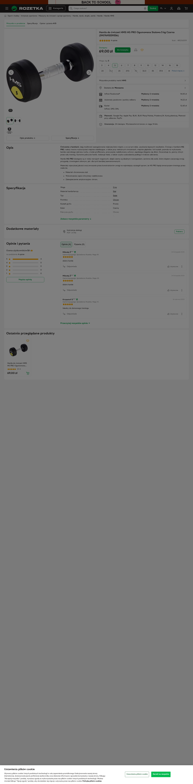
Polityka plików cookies (92, 781)
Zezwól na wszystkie (161, 774)
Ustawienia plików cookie (137, 774)
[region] (96, 774)
